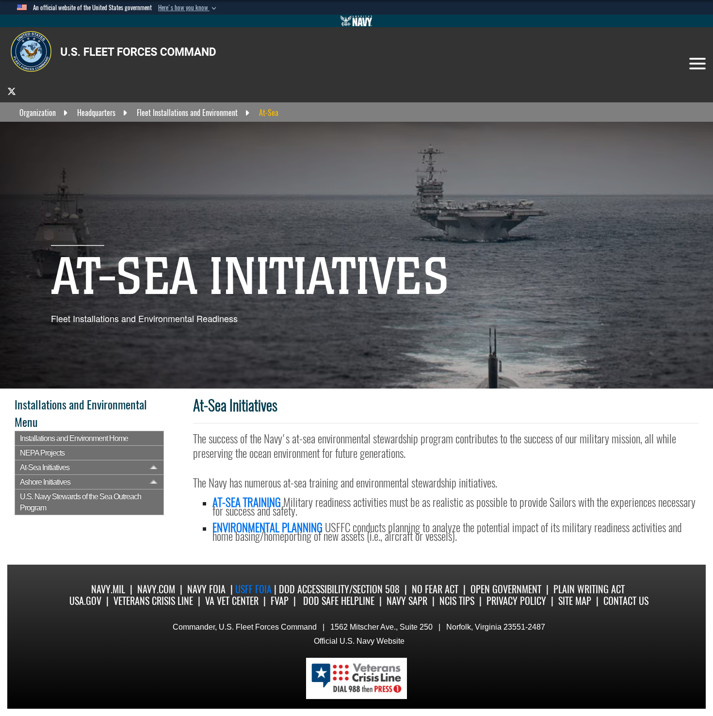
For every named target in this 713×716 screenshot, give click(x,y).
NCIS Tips (456, 600)
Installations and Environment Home (74, 438)
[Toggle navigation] (697, 63)
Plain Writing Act (589, 589)
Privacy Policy (516, 600)
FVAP (280, 600)
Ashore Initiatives (45, 482)
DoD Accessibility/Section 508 (339, 589)
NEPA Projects (42, 453)
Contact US (625, 600)
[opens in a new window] (11, 91)
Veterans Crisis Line (153, 600)
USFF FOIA (254, 589)
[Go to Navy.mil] (356, 21)
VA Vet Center (232, 600)
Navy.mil (108, 589)
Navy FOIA (206, 589)
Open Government (505, 589)
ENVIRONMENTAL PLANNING (267, 527)
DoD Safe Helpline (338, 600)
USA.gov (85, 600)
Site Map (574, 600)
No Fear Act (435, 589)
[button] (188, 8)
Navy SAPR (407, 600)
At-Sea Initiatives (44, 467)
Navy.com (156, 589)
